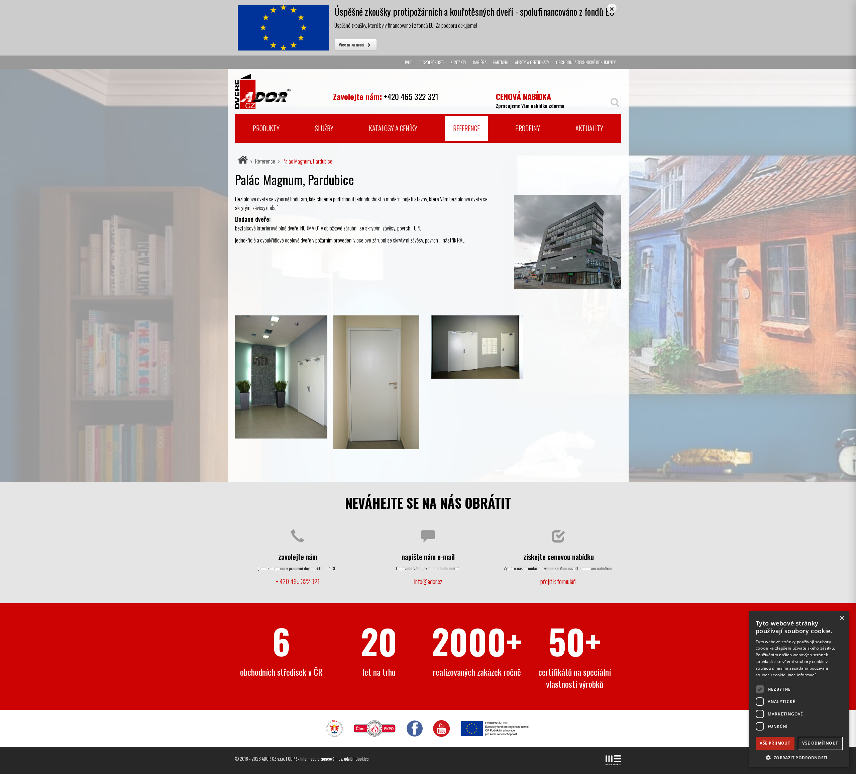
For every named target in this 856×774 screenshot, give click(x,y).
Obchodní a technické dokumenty (586, 62)
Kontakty (458, 62)
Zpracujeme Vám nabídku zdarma (530, 99)
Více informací (352, 44)
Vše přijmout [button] (775, 743)
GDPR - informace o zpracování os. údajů (320, 758)
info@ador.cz (428, 581)
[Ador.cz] (281, 89)
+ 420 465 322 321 (298, 581)
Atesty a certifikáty (532, 62)
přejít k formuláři (558, 581)
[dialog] (799, 689)
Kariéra (480, 62)
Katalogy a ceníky (393, 128)
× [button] (841, 618)
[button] (799, 757)
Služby (324, 128)
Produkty (266, 128)
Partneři (500, 62)
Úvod (408, 62)
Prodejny (527, 128)
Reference (466, 128)
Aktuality (589, 128)
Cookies (361, 758)
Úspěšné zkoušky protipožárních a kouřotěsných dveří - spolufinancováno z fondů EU (474, 11)
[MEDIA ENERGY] (613, 760)
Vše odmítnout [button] (820, 743)
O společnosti (431, 62)
